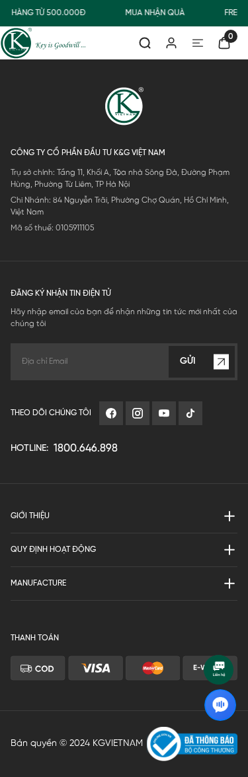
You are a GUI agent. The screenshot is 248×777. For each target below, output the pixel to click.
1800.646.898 (86, 448)
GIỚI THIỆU (30, 516)
